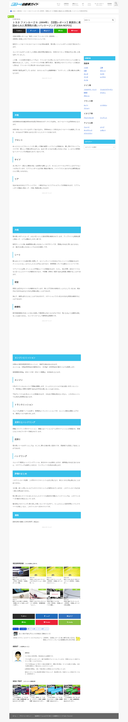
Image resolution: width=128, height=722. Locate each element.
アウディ (103, 92)
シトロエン (103, 105)
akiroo (27, 653)
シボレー (103, 130)
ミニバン (46, 629)
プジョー (86, 108)
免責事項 (37, 716)
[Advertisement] (47, 95)
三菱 (101, 67)
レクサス (103, 77)
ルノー (86, 105)
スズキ (102, 74)
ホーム (58, 4)
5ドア (30, 629)
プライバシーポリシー (25, 716)
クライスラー (88, 133)
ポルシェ (86, 96)
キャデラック (88, 130)
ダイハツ (103, 70)
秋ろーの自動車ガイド (55, 716)
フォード (86, 127)
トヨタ (16, 629)
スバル (86, 80)
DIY (83, 4)
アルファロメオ (89, 118)
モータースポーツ (99, 4)
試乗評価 (66, 4)
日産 (85, 70)
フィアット (103, 118)
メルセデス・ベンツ (90, 89)
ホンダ (86, 74)
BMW (85, 92)
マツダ (86, 77)
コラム (89, 4)
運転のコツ (75, 4)
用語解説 (109, 4)
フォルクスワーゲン (106, 89)
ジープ (102, 127)
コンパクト (38, 629)
